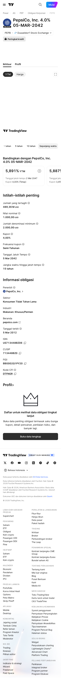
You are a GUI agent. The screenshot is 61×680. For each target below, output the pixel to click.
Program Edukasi (40, 674)
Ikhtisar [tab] (7, 64)
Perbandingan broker (42, 539)
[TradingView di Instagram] (26, 463)
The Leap (36, 542)
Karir (34, 582)
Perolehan (8, 572)
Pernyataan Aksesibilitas (43, 623)
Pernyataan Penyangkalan (44, 613)
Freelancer (8, 670)
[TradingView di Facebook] (12, 463)
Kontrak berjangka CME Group (43, 552)
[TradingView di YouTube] (19, 463)
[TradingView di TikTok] (48, 463)
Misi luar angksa (39, 572)
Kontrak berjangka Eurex (44, 557)
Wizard (6, 666)
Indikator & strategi (12, 663)
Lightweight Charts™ (41, 648)
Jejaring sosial (10, 622)
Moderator (8, 638)
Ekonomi (7, 569)
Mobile (6, 610)
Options (7, 594)
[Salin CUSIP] (20, 353)
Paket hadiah (38, 523)
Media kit (36, 585)
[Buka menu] (4, 5)
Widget (35, 642)
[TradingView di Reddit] (55, 463)
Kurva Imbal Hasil (11, 591)
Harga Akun (37, 517)
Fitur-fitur (36, 513)
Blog (34, 576)
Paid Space (8, 673)
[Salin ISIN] (25, 343)
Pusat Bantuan (39, 579)
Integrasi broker (39, 667)
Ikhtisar (35, 532)
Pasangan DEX (10, 541)
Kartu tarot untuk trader (43, 598)
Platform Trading (40, 655)
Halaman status (39, 633)
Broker (35, 535)
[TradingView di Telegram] (40, 463)
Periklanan (37, 664)
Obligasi (7, 531)
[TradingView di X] (5, 463)
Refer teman (9, 629)
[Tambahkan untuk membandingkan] (39, 170)
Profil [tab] (18, 64)
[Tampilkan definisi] (28, 203)
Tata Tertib (8, 635)
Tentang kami (38, 569)
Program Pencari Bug (42, 630)
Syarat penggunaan (41, 610)
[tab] (8, 74)
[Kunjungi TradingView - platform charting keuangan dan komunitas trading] (15, 131)
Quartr (49, 496)
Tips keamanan (39, 626)
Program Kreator (11, 632)
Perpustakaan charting (43, 645)
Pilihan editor (9, 654)
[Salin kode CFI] (15, 374)
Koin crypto (8, 534)
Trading (6, 647)
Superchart (8, 516)
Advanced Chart (40, 652)
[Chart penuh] (55, 74)
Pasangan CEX (10, 538)
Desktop (7, 613)
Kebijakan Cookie (40, 620)
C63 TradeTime (39, 601)
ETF (5, 528)
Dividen (6, 575)
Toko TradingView (40, 594)
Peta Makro (8, 597)
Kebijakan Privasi (40, 617)
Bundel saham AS (40, 560)
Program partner (40, 670)
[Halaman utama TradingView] (11, 5)
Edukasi (7, 651)
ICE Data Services (40, 477)
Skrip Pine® (8, 601)
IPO (5, 579)
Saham (6, 525)
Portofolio (7, 588)
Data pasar (37, 520)
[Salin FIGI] (25, 363)
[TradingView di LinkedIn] (33, 463)
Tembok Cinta (9, 625)
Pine (5, 544)
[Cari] (40, 5)
